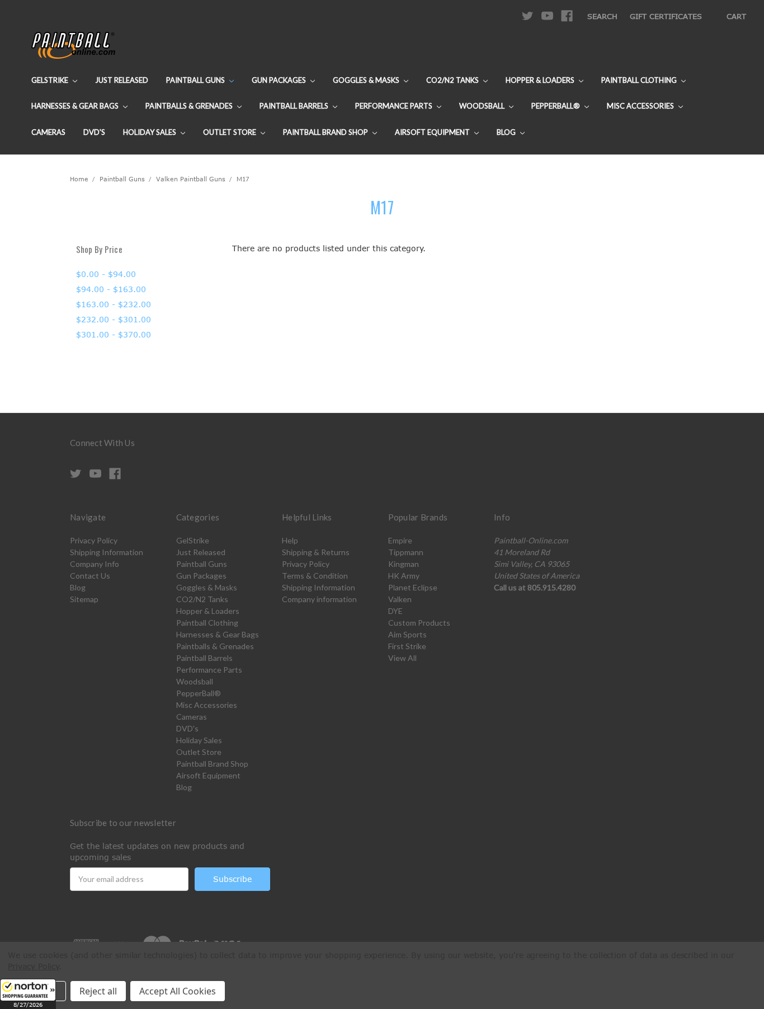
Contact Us (90, 575)
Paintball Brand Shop (326, 132)
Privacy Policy (93, 540)
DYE (395, 611)
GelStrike (50, 80)
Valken (400, 599)
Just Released (121, 80)
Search (602, 16)
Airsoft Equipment (433, 132)
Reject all (98, 991)
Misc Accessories (641, 105)
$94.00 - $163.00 (111, 289)
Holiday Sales (150, 132)
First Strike (407, 646)
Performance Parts (394, 105)
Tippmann (405, 552)
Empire (400, 540)
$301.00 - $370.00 (113, 334)
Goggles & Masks (367, 80)
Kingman (403, 564)
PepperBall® (556, 105)
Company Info (94, 564)
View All (402, 658)
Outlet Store (230, 132)
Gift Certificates (666, 16)
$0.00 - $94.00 (106, 274)
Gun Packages (280, 80)
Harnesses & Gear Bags (75, 105)
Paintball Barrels (295, 105)
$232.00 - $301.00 (113, 319)
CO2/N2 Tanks (453, 80)
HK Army (403, 575)
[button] (28, 994)
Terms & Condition (315, 575)
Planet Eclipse (412, 587)
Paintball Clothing (639, 80)
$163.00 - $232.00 (113, 304)
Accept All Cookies (177, 991)
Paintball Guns (196, 80)
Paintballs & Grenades (189, 105)
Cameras (48, 132)
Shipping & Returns (316, 552)
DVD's (94, 132)
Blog (507, 132)
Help (290, 540)
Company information (319, 599)
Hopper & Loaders (541, 80)
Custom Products (419, 622)
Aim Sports (407, 634)
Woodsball (482, 105)
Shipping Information (106, 552)
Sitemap (84, 599)
